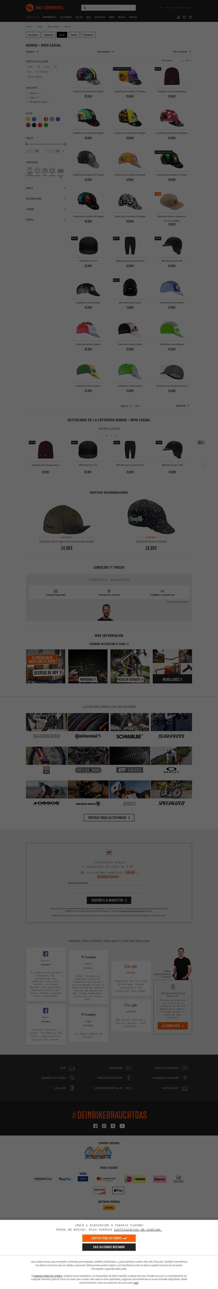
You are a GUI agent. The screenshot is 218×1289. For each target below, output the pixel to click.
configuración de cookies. (138, 1229)
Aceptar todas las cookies (107, 1238)
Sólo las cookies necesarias (109, 1247)
